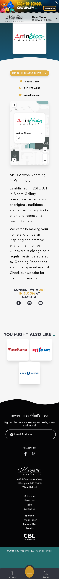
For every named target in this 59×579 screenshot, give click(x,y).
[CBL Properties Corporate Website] (29, 537)
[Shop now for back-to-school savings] (49, 8)
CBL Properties (23, 550)
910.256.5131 (29, 487)
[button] (44, 18)
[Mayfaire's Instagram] (34, 453)
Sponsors (29, 515)
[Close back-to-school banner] (56, 2)
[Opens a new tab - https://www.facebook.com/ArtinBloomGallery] (18, 303)
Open (26, 73)
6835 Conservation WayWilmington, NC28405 (29, 481)
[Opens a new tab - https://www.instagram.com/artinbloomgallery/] (29, 303)
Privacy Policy (30, 520)
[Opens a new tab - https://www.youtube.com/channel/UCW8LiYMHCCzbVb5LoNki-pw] (40, 303)
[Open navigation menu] (29, 572)
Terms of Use (29, 524)
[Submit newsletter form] (49, 434)
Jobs (29, 504)
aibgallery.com (32, 95)
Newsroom (29, 500)
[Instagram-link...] (17, 349)
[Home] (15, 18)
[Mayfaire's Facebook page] (26, 453)
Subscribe (30, 496)
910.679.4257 (32, 88)
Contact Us (29, 509)
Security (30, 528)
